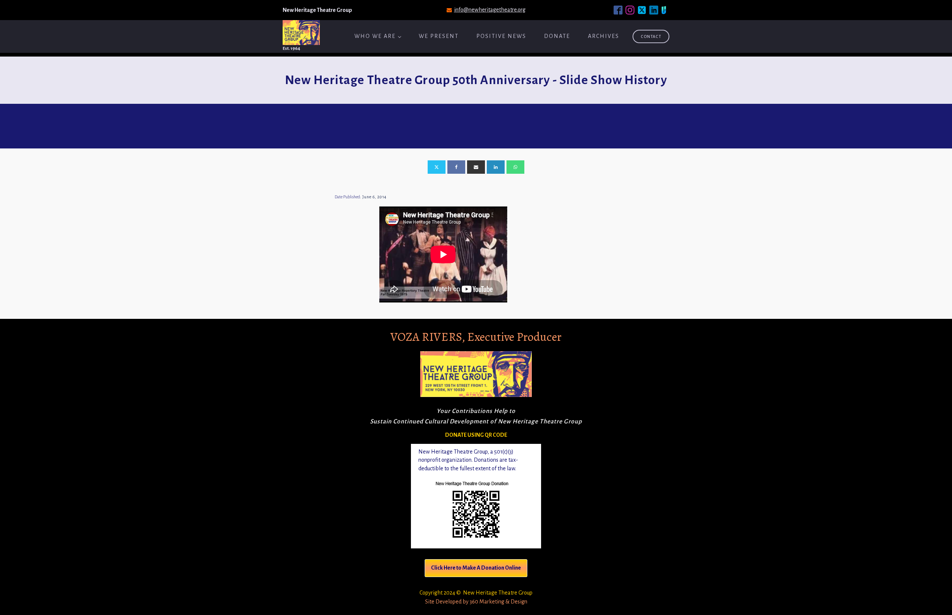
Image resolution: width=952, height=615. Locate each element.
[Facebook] (456, 167)
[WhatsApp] (515, 167)
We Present (439, 36)
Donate (557, 36)
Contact (651, 36)
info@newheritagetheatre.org (489, 10)
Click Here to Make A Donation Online (476, 568)
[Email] (476, 167)
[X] (437, 167)
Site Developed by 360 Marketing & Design (476, 602)
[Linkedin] (496, 167)
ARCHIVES (603, 36)
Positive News (501, 36)
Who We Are (375, 36)
